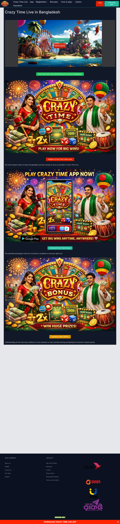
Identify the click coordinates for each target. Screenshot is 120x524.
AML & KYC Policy (51, 463)
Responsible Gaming (52, 476)
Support (7, 476)
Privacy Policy (50, 473)
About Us (7, 463)
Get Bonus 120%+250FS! (60, 336)
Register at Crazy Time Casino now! (60, 159)
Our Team (8, 473)
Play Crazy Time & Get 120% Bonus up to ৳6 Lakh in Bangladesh (60, 74)
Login (100, 2)
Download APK (111, 4)
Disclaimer (49, 466)
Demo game (60, 46)
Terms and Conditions (52, 480)
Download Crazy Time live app (60, 248)
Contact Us (8, 470)
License (48, 470)
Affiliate (7, 466)
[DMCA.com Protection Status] (60, 517)
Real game (60, 40)
